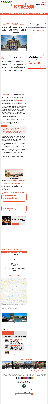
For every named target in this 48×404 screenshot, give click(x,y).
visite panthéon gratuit (18, 307)
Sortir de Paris (42, 375)
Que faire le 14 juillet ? (15, 305)
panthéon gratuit (8, 307)
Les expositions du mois (9, 195)
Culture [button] (13, 14)
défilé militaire (21, 100)
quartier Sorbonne (11, 308)
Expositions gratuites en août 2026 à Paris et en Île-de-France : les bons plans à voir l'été (18, 367)
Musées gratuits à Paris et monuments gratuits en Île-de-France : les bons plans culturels (14, 132)
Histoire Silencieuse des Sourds (16, 183)
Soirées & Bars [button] (24, 14)
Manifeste (5, 375)
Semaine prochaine (20, 336)
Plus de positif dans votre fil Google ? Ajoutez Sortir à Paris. (14, 58)
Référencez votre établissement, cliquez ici (11, 248)
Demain (20, 333)
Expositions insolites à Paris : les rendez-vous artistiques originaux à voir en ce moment (41, 367)
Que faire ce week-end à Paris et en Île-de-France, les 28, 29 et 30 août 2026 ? (8, 324)
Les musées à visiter (8, 207)
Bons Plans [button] (35, 14)
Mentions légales (12, 375)
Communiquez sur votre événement (15, 374)
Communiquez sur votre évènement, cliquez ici (12, 249)
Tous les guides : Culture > (38, 371)
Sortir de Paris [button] (42, 14)
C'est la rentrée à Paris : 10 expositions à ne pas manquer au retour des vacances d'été (29, 367)
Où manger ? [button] (7, 14)
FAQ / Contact (42, 374)
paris (17, 308)
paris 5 (3, 305)
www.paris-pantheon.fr (14, 275)
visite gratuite (22, 304)
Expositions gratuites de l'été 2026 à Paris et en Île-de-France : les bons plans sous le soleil (7, 367)
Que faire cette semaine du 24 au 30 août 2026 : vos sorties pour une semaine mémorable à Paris (20, 324)
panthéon (9, 304)
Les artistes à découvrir (9, 208)
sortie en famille (14, 304)
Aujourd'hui (8, 333)
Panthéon (5, 94)
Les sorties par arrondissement (12, 210)
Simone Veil (4, 154)
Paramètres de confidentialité (24, 375)
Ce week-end (8, 336)
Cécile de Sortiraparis (7, 54)
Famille (30, 14)
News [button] (3, 14)
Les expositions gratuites (10, 197)
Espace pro (45, 6)
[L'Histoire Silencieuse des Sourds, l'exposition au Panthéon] (14, 43)
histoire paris (7, 305)
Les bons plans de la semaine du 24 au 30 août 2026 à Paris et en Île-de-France (13, 129)
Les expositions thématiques (11, 198)
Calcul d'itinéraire (14, 264)
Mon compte (35, 375)
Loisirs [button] (17, 14)
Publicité (4, 374)
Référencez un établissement (31, 374)
